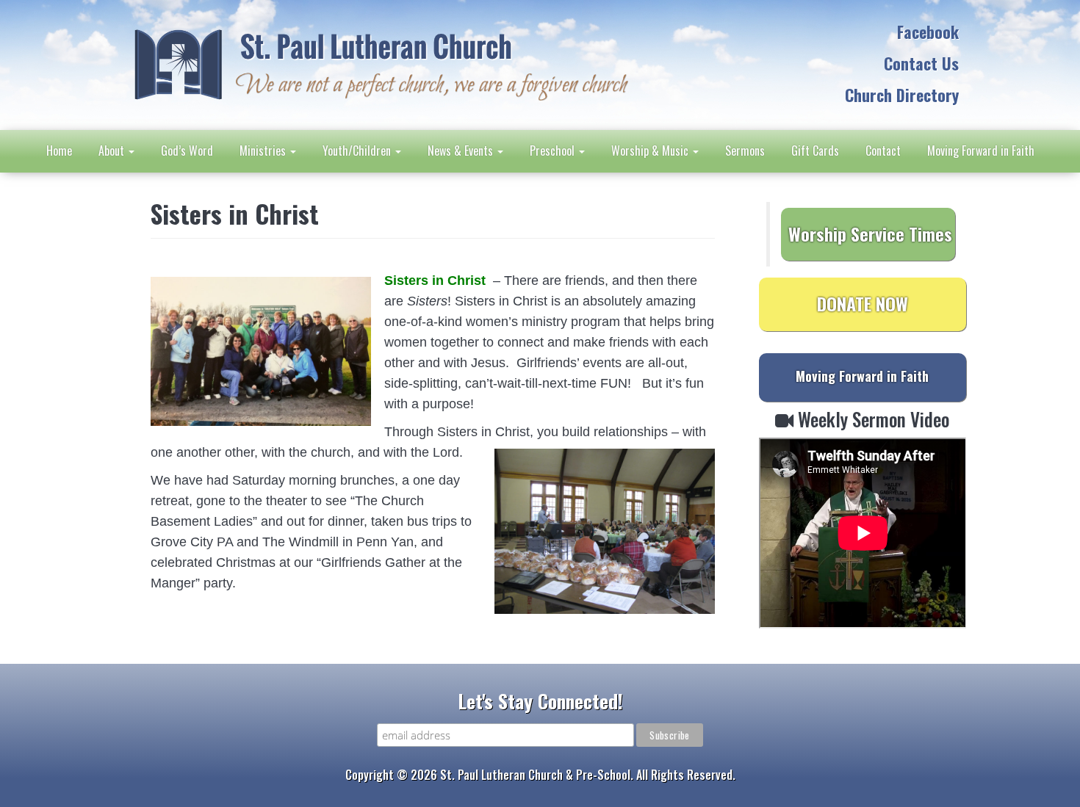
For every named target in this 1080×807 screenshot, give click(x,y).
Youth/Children (358, 150)
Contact (883, 150)
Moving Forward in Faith (980, 150)
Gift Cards (815, 150)
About (112, 150)
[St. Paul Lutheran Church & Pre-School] (380, 62)
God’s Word (187, 150)
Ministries (264, 150)
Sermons (745, 150)
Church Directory (902, 94)
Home (59, 150)
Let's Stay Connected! (540, 700)
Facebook (928, 31)
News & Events (462, 150)
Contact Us (921, 63)
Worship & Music (651, 150)
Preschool (553, 150)
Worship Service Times (870, 233)
